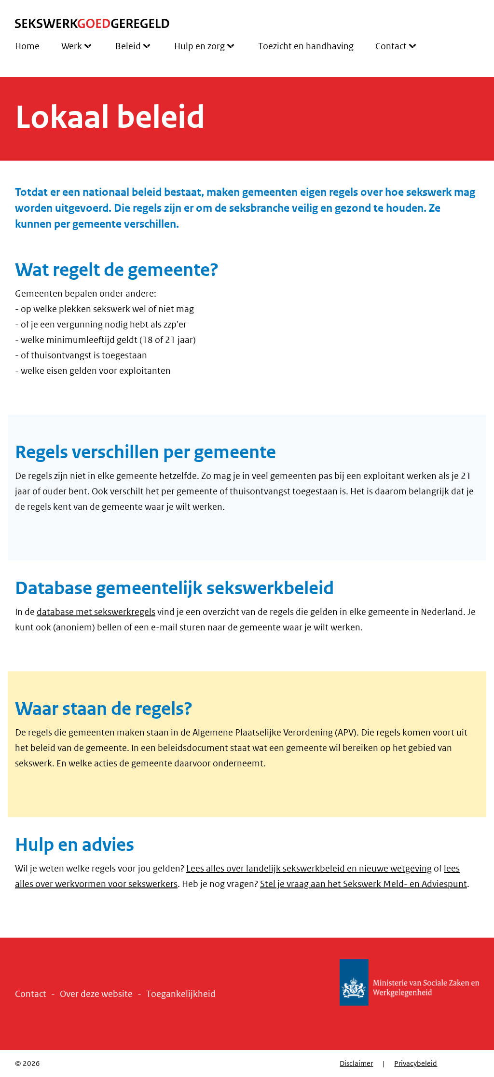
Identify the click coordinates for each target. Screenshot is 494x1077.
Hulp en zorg (199, 46)
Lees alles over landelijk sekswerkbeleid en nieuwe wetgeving (309, 868)
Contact (391, 46)
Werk (71, 46)
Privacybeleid (415, 1063)
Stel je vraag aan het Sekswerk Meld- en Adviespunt (363, 884)
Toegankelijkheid (181, 994)
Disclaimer (356, 1063)
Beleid (128, 46)
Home (27, 46)
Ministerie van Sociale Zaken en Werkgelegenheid (409, 983)
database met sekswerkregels (96, 612)
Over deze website (96, 994)
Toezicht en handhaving (306, 46)
